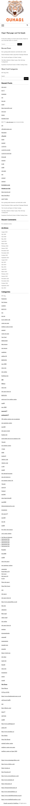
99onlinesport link (5, 188)
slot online (4, 372)
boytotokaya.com (5, 185)
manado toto (4, 645)
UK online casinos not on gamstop (10, 419)
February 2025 (4, 274)
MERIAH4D (4, 340)
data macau (4, 344)
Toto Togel (3, 337)
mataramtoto (4, 641)
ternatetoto (3, 94)
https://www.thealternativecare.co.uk (11, 696)
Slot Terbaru (4, 302)
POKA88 (3, 157)
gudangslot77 (5, 415)
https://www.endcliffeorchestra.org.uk (11, 795)
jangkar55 (3, 456)
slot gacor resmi (5, 431)
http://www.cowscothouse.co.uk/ (10, 776)
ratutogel (3, 181)
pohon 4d (3, 727)
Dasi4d (3, 664)
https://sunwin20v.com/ (6, 108)
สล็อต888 (3, 136)
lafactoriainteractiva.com (8, 506)
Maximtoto (3, 132)
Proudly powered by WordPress (11, 803)
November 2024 (5, 281)
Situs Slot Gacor (5, 586)
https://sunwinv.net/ (5, 192)
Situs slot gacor (5, 582)
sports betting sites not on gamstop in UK (10, 438)
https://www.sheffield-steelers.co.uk (10, 799)
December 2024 (5, 278)
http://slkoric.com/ (6, 708)
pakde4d (3, 330)
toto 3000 (3, 407)
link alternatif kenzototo (6, 473)
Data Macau (4, 688)
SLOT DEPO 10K (5, 319)
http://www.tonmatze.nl (7, 780)
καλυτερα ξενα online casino (9, 399)
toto (2, 174)
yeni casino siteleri (6, 533)
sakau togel (4, 617)
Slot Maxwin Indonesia (6, 537)
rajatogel (3, 178)
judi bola (3, 716)
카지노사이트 (5, 692)
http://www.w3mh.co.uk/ (8, 764)
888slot (3, 383)
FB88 (2, 452)
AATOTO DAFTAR (6, 153)
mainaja (3, 629)
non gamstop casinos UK (7, 480)
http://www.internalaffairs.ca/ (9, 791)
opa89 (3, 403)
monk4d (3, 143)
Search (3, 76)
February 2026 (4, 246)
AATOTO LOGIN (5, 150)
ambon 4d (4, 356)
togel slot (3, 661)
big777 (3, 90)
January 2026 (4, 248)
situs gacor (3, 87)
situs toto (3, 368)
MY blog (3, 72)
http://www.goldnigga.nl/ (8, 723)
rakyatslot (3, 171)
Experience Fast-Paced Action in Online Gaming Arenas (14, 64)
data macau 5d (4, 576)
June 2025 (3, 264)
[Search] (27, 25)
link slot (3, 605)
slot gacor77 (4, 514)
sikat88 (3, 470)
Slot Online (4, 735)
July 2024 (3, 288)
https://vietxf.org (5, 653)
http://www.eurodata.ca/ (7, 731)
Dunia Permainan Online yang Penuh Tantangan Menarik (14, 54)
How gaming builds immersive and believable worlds (13, 51)
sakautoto (3, 609)
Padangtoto (4, 298)
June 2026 (3, 236)
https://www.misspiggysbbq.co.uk (10, 760)
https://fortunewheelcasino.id (9, 787)
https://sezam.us (5, 768)
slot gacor (3, 111)
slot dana (3, 657)
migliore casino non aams (8, 747)
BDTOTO (3, 309)
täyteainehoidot (5, 633)
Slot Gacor (3, 573)
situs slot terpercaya (5, 477)
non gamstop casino (6, 423)
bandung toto (4, 375)
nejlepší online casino (7, 743)
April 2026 (3, 241)
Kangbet (3, 549)
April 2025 (3, 269)
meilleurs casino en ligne (7, 326)
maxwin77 (4, 411)
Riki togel (4, 613)
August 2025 (4, 260)
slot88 (2, 167)
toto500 (3, 427)
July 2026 (3, 234)
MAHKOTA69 (5, 118)
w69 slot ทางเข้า (6, 700)
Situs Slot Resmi (5, 739)
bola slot (3, 101)
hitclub (3, 115)
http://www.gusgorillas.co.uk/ (9, 602)
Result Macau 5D (5, 571)
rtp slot (3, 578)
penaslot (3, 649)
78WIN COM (4, 459)
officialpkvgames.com (6, 129)
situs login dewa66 (6, 498)
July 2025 (3, 262)
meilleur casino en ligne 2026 (9, 751)
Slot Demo (4, 684)
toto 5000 (3, 364)
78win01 (3, 442)
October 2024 (4, 283)
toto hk (3, 521)
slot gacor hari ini (6, 391)
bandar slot (4, 434)
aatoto (3, 676)
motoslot (3, 160)
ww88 (2, 466)
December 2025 (5, 250)
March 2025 (4, 271)
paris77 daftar (4, 199)
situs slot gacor (10, 122)
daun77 (3, 712)
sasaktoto (3, 305)
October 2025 (4, 255)
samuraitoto (4, 569)
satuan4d (3, 637)
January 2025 (4, 276)
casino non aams (5, 323)
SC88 (2, 164)
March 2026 (4, 243)
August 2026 (4, 232)
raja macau (4, 348)
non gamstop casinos (6, 445)
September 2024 (5, 285)
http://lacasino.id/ (6, 772)
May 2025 (3, 267)
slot (2, 97)
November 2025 (5, 253)
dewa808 (3, 553)
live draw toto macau (7, 529)
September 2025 (5, 257)
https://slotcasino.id (6, 783)
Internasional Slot (5, 539)
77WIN (3, 449)
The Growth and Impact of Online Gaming (11, 57)
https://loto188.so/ (5, 195)
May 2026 (3, 239)
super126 (3, 487)
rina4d (3, 680)
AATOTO (3, 146)
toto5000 (3, 494)
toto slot (3, 316)
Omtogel (3, 491)
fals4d (2, 104)
